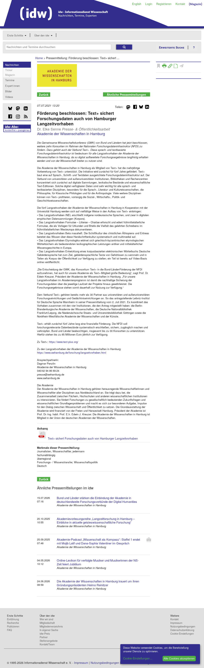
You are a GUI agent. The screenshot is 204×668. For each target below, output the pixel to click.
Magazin (10, 75)
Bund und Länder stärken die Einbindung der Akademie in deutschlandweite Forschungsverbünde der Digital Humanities (97, 500)
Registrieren (164, 4)
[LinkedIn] (24, 108)
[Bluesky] (8, 108)
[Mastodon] (16, 108)
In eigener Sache (49, 630)
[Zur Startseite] (86, 25)
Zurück (43, 95)
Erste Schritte (15, 35)
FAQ (9, 630)
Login (148, 4)
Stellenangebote (49, 641)
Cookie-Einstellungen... (137, 658)
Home (39, 58)
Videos (9, 97)
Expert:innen (12, 86)
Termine (9, 80)
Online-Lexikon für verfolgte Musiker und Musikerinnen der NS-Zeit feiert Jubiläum (98, 562)
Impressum (176, 623)
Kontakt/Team (47, 644)
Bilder (8, 91)
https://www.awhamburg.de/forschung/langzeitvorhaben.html (71, 352)
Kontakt (180, 4)
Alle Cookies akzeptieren (179, 658)
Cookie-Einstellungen (182, 633)
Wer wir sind (46, 619)
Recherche (13, 623)
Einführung (13, 619)
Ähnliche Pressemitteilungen (126, 95)
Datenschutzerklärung (182, 630)
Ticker (8, 70)
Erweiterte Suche (171, 47)
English (136, 4)
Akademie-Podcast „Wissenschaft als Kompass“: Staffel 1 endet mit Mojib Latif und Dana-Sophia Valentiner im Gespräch (98, 541)
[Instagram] (16, 117)
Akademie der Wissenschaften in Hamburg (71, 133)
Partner (44, 637)
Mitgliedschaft (47, 623)
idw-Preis (45, 633)
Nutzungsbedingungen (182, 626)
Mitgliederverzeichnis (51, 626)
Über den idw (41, 35)
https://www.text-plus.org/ (63, 342)
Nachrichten (12, 65)
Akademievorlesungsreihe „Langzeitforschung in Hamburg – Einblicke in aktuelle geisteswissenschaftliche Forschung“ (96, 521)
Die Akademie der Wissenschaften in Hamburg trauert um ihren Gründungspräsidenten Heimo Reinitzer (98, 583)
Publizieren (13, 626)
